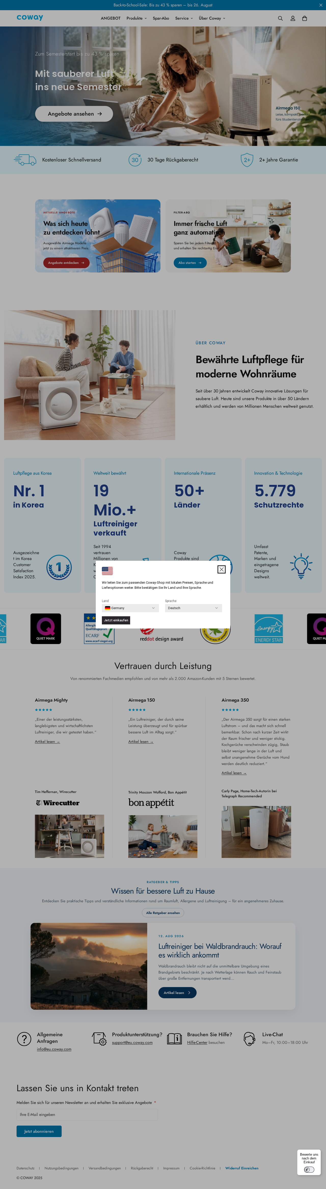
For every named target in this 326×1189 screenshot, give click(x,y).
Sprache (170, 601)
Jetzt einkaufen (116, 620)
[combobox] (114, 608)
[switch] (309, 1170)
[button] (221, 569)
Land (105, 601)
